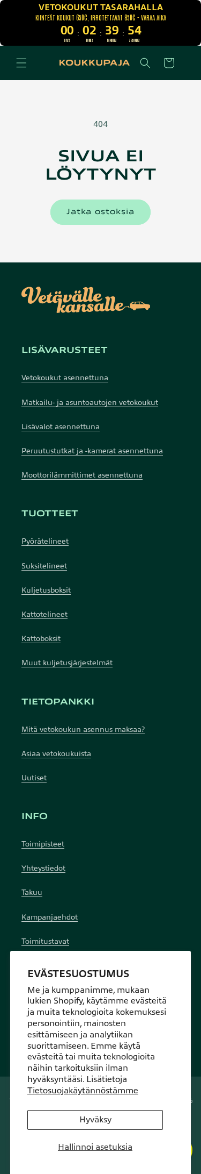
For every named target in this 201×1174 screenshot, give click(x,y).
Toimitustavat (45, 941)
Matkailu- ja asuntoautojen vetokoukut (89, 403)
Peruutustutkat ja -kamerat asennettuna (92, 451)
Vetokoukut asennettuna (64, 378)
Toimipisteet (42, 844)
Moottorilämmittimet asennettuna (82, 475)
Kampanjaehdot (49, 917)
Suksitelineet (44, 566)
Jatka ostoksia (100, 212)
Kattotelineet (44, 614)
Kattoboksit (41, 639)
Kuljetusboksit (46, 590)
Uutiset (34, 778)
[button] (21, 63)
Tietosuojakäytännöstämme (82, 1090)
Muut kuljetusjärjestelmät (67, 663)
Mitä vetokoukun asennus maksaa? (83, 729)
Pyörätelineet (45, 541)
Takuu (31, 892)
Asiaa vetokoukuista (56, 754)
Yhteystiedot (43, 868)
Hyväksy (95, 1120)
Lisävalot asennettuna (60, 427)
